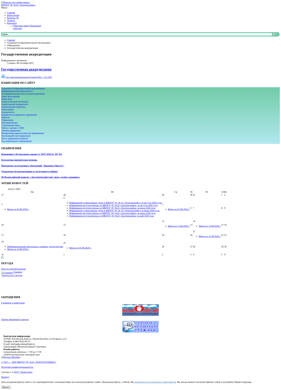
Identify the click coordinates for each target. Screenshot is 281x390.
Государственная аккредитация (26, 69)
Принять (6, 387)
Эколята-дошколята (10, 130)
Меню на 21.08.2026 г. (210, 236)
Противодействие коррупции (16, 136)
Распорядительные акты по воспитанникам (23, 93)
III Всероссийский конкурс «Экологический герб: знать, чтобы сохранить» (40, 177)
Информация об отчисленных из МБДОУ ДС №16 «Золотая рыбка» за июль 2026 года (112, 208)
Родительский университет (14, 104)
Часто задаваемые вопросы (14, 138)
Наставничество (9, 122)
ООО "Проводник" (23, 372)
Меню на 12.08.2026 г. (179, 226)
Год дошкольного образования (16, 141)
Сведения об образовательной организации (23, 88)
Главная (11, 40)
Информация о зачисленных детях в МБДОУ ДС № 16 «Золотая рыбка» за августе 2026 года (115, 203)
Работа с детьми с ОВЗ (12, 128)
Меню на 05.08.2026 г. (179, 209)
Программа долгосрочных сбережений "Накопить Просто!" (32, 166)
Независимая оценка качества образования (22, 133)
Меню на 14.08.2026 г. (210, 226)
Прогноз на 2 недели (12, 275)
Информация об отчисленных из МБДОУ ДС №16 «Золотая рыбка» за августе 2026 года (113, 205)
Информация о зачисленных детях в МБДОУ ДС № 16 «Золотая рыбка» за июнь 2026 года (114, 210)
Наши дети (6, 99)
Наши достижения (10, 96)
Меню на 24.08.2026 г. (18, 249)
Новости (5, 117)
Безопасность (7, 112)
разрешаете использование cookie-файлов (155, 382)
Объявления (7, 120)
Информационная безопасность (17, 91)
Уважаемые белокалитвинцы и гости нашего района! (29, 171)
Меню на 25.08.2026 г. (80, 248)
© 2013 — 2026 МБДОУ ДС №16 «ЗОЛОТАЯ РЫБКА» (28, 362)
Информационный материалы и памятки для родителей (35, 246)
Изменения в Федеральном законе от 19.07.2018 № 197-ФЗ (31, 154)
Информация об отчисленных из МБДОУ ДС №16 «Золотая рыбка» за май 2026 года (111, 216)
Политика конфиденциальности (17, 367)
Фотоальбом (7, 109)
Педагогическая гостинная (14, 101)
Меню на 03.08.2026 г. (18, 209)
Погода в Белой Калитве (13, 269)
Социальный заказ (10, 125)
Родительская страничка (13, 107)
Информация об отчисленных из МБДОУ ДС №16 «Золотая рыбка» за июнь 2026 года (112, 213)
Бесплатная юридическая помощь (19, 160)
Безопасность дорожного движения (19, 115)
